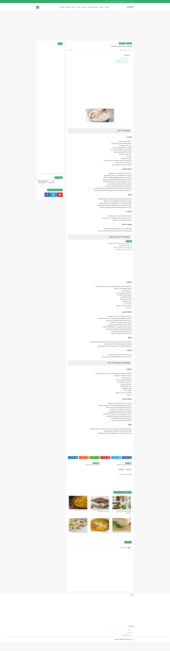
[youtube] (60, 195)
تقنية (73, 7)
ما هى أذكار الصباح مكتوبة (123, 249)
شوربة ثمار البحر (124, 58)
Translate (51, 182)
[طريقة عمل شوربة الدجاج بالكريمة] (121, 524)
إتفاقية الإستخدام (114, 1)
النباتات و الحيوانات (93, 7)
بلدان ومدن (68, 7)
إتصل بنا (106, 1)
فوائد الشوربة (105, 532)
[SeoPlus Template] (132, 639)
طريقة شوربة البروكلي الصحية (79, 532)
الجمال (107, 7)
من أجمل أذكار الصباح (124, 245)
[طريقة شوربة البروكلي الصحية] (78, 524)
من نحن (131, 1)
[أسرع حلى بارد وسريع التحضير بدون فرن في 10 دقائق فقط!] (100, 502)
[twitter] (54, 195)
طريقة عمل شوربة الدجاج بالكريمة (122, 532)
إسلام (84, 7)
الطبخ (101, 7)
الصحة (78, 7)
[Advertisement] (85, 26)
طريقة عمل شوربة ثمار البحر (121, 62)
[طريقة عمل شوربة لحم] (78, 502)
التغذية (62, 7)
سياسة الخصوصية (123, 1)
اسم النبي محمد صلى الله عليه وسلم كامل (119, 243)
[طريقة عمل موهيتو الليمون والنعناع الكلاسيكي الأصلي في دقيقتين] (121, 502)
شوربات (122, 43)
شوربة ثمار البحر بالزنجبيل (121, 60)
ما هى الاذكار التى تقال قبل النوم (122, 247)
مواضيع (130, 7)
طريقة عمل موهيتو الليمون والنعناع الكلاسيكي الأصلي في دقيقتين (123, 511)
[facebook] (47, 195)
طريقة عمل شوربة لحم (81, 510)
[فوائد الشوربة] (100, 524)
